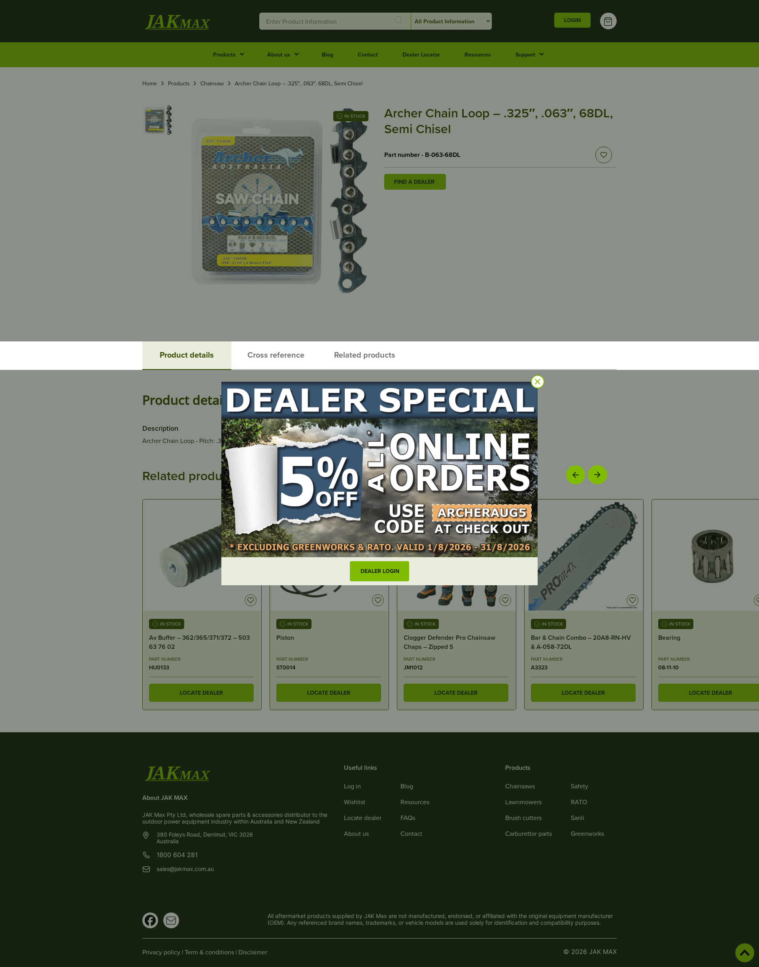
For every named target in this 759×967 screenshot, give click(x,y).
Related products (364, 354)
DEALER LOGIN (380, 571)
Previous (575, 474)
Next (597, 474)
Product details (187, 354)
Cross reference (275, 354)
